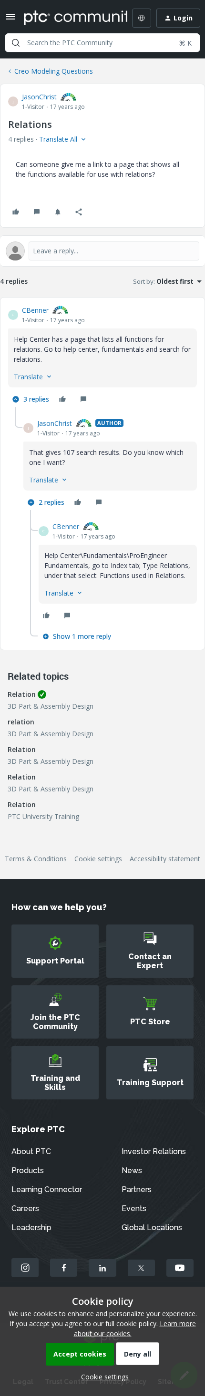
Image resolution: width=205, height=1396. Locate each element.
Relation (22, 694)
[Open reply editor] (102, 251)
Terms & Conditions (36, 858)
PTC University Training (43, 816)
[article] (102, 356)
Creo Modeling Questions (53, 71)
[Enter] (16, 42)
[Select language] (141, 18)
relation (21, 721)
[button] (10, 19)
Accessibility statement (165, 858)
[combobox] (102, 42)
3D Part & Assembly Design (50, 706)
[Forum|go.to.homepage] (68, 18)
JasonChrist (39, 96)
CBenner (35, 310)
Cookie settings (98, 858)
